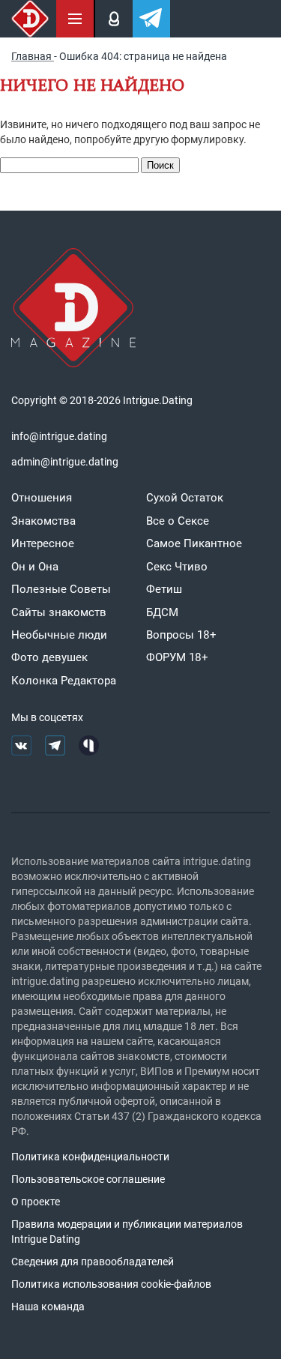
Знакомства (43, 521)
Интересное (42, 543)
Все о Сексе (177, 521)
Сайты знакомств (58, 612)
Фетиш (164, 589)
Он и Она (34, 566)
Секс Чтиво (177, 566)
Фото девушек (49, 657)
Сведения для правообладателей (92, 1262)
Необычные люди (59, 635)
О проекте (35, 1202)
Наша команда (48, 1307)
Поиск (160, 165)
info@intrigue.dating (59, 436)
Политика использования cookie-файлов (111, 1284)
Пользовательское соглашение (88, 1179)
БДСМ (162, 612)
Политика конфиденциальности (90, 1157)
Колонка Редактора (63, 680)
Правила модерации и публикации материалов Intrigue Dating (127, 1231)
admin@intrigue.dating (64, 462)
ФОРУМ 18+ (177, 657)
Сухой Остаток (184, 497)
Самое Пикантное (194, 543)
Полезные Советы (61, 589)
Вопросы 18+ (181, 635)
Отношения (41, 497)
